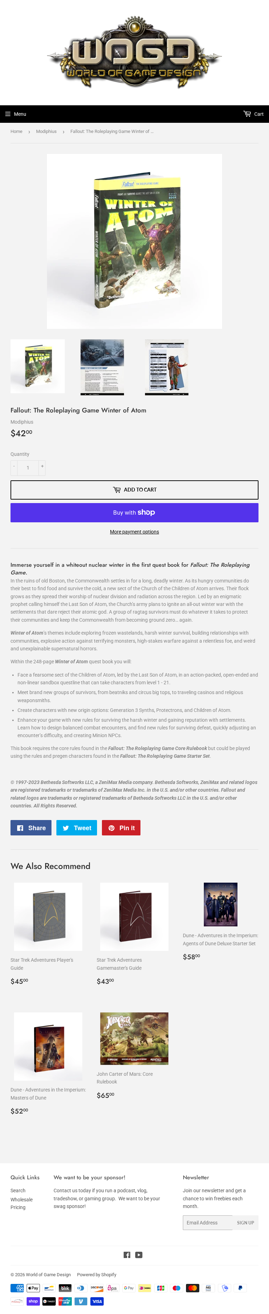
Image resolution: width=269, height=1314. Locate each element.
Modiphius (46, 131)
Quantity (20, 454)
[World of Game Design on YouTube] (139, 1256)
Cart (258, 114)
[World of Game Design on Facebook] (127, 1256)
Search (18, 1190)
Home (16, 131)
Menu (20, 114)
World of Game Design (48, 1274)
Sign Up (245, 1222)
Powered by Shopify (96, 1274)
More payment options (134, 532)
